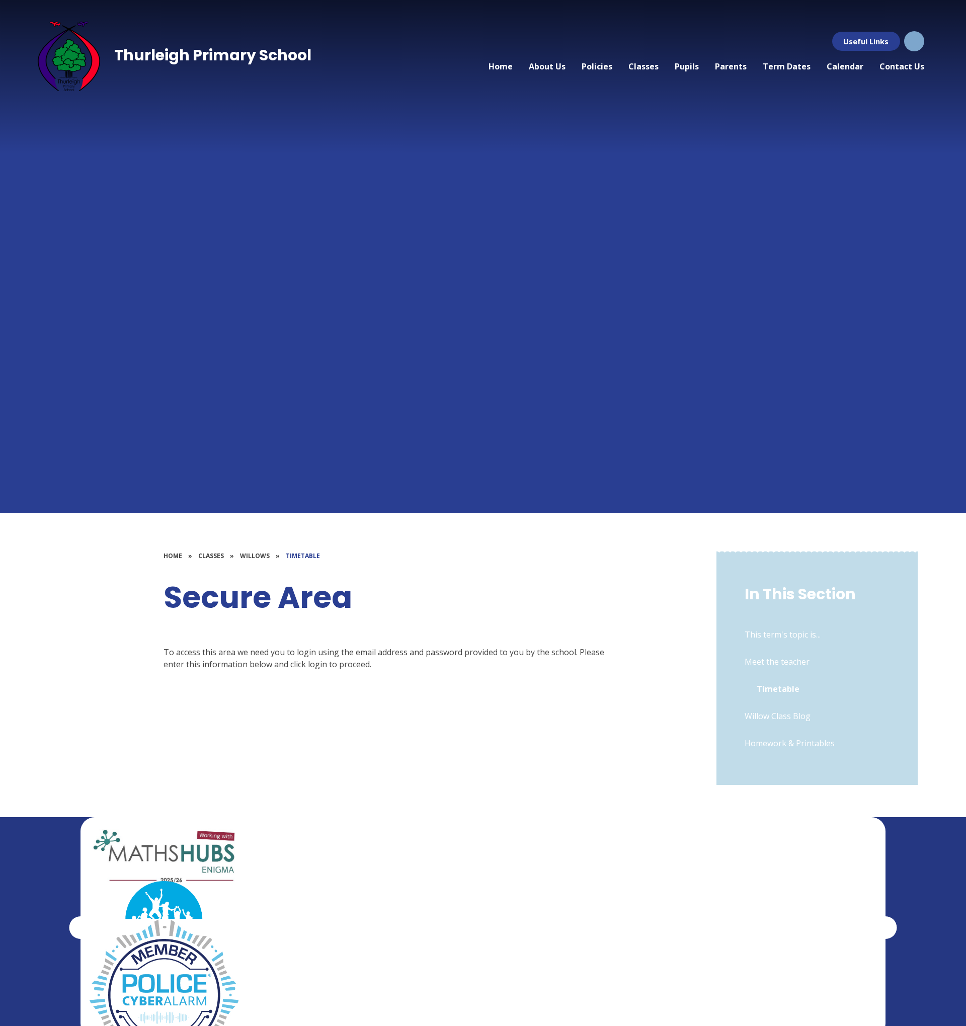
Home (173, 555)
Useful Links (866, 41)
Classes (211, 555)
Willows (255, 555)
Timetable (303, 555)
